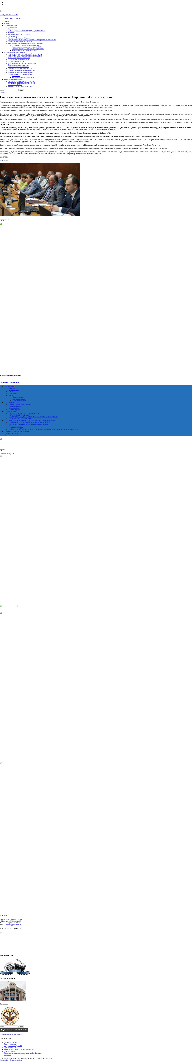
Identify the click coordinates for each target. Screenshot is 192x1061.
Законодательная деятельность (14, 52)
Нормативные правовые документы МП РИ (27, 47)
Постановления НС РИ (16, 61)
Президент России (10, 1042)
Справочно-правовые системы (18, 67)
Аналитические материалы (13, 79)
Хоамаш (7, 23)
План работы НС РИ (15, 85)
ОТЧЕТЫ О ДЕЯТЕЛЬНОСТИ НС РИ (21, 83)
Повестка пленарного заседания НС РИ (21, 70)
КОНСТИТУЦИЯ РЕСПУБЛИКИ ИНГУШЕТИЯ (25, 56)
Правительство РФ (10, 1047)
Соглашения (16, 76)
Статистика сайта (16, 1060)
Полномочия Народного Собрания (20, 41)
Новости (3, 92)
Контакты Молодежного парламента (24, 50)
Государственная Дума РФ (13, 1046)
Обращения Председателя (9, 382)
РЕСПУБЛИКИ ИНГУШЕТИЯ (11, 18)
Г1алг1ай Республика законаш (18, 59)
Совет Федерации (10, 1044)
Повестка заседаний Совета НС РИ (20, 68)
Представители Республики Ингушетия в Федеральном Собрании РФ (32, 40)
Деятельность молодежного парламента (25, 45)
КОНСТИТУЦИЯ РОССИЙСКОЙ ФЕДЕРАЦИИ (25, 54)
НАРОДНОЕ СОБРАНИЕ (9, 15)
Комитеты (11, 32)
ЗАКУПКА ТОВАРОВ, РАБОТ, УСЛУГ (21, 86)
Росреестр (7, 1055)
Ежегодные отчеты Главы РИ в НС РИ (21, 81)
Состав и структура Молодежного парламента (28, 49)
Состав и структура (10, 25)
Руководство (12, 27)
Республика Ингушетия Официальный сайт (19, 1049)
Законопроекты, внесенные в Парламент (22, 63)
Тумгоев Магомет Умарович (10, 375)
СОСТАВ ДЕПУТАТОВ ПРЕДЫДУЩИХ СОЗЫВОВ (26, 31)
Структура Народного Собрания (19, 38)
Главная (6, 22)
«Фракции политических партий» (19, 34)
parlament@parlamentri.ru (13, 925)
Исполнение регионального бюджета (20, 72)
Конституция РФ (10, 1051)
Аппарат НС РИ (13, 36)
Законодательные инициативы (18, 65)
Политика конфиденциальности (11, 1034)
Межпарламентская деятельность (23, 77)
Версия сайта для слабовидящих (16, 1029)
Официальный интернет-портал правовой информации (23, 1053)
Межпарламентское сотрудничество (20, 74)
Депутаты (11, 29)
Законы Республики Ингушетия (19, 58)
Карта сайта (4, 1060)
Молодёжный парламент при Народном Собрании (25, 43)
